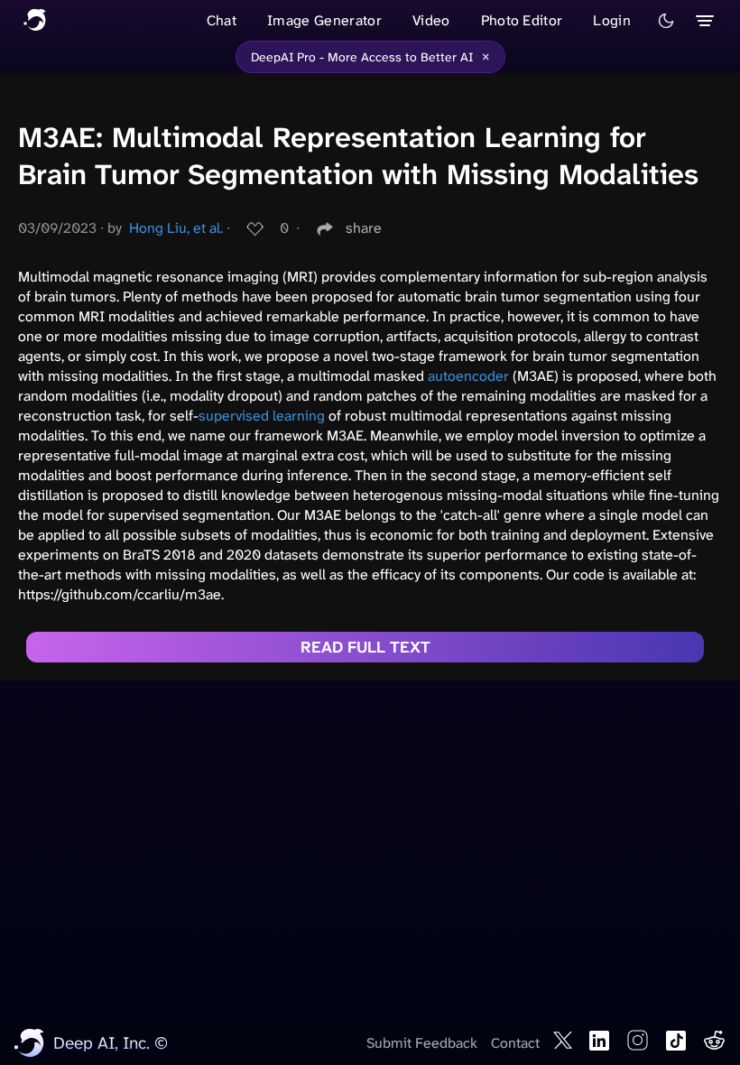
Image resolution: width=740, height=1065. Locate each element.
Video (431, 20)
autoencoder (468, 375)
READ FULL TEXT (365, 647)
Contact (515, 1042)
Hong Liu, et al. (176, 227)
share (364, 227)
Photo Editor (522, 20)
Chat (221, 20)
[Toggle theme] (666, 20)
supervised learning (262, 415)
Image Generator (324, 20)
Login (612, 20)
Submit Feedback (421, 1042)
